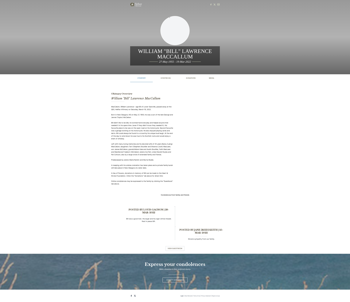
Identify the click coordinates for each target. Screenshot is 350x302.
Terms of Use (197, 296)
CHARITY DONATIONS (175, 280)
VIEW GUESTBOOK (175, 248)
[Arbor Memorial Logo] (136, 5)
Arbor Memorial (188, 296)
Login (181, 296)
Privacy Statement (206, 296)
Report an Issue (216, 296)
